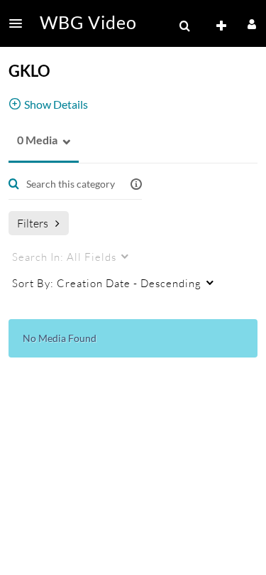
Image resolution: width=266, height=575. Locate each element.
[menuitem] (184, 26)
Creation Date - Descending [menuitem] (106, 282)
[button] (20, 23)
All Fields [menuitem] (64, 256)
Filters (32, 223)
